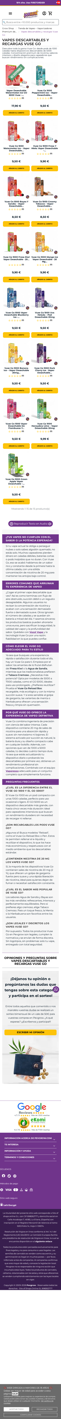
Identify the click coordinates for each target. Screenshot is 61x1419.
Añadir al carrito (16, 113)
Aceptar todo (16, 1409)
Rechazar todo (45, 1409)
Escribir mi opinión (30, 1032)
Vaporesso (12, 771)
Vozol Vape (36, 632)
